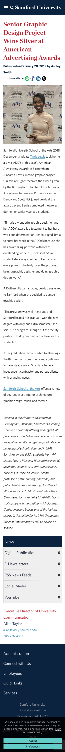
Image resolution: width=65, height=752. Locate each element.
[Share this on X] (44, 78)
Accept (33, 740)
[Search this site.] (12, 7)
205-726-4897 (13, 636)
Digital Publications (20, 552)
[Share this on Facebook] (32, 78)
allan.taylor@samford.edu (20, 630)
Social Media (15, 585)
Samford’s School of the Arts (21, 388)
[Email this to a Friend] (27, 78)
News (9, 541)
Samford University (32, 704)
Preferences (33, 746)
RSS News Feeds (18, 574)
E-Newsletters (16, 563)
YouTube (11, 597)
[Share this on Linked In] (38, 78)
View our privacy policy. (41, 730)
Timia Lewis (37, 156)
